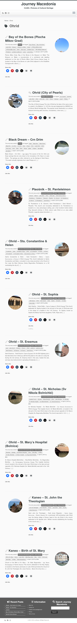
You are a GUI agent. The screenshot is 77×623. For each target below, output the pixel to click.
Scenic (19, 44)
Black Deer (35, 143)
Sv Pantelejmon (38, 200)
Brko (46, 52)
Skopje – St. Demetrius (11, 607)
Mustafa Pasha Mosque (11, 614)
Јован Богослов (33, 510)
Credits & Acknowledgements (35, 609)
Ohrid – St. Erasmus (23, 341)
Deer (24, 146)
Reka (17, 148)
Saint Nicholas (58, 399)
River (21, 148)
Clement (31, 195)
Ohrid (18, 49)
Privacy (30, 611)
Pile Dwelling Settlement (41, 49)
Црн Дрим (40, 148)
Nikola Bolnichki (46, 399)
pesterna (33, 348)
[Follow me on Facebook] (6, 13)
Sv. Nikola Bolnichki (44, 401)
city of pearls (63, 96)
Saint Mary (34, 452)
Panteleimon (32, 198)
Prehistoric (8, 52)
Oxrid (47, 99)
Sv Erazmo (23, 350)
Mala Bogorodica (29, 557)
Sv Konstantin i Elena (18, 253)
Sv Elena (46, 251)
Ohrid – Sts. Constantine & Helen (26, 243)
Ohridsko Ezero (30, 49)
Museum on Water (22, 47)
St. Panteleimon (64, 198)
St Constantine (33, 251)
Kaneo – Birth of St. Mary (27, 550)
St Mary (40, 452)
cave (7, 348)
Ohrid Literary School (60, 195)
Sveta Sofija (31, 303)
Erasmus (18, 348)
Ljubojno (8, 609)
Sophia (52, 300)
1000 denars (32, 300)
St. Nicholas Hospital (33, 401)
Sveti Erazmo (30, 350)
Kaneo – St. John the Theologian (45, 499)
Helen (14, 251)
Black (30, 143)
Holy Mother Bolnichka (22, 452)
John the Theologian (33, 507)
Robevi (51, 99)
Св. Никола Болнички (55, 401)
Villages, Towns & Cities (47, 96)
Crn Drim (14, 146)
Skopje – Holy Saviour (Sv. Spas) (13, 605)
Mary (35, 557)
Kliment (36, 195)
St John (64, 507)
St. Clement (56, 198)
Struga (25, 148)
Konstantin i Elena (21, 251)
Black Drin (8, 146)
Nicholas (40, 399)
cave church (12, 348)
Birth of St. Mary (9, 557)
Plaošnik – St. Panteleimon (51, 189)
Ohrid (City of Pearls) (47, 92)
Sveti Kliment (47, 200)
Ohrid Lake (23, 49)
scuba (24, 52)
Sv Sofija (64, 300)
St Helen (40, 251)
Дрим (29, 148)
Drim (32, 146)
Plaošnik (51, 198)
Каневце (56, 99)
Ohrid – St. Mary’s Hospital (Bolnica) (26, 444)
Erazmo (23, 348)
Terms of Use (32, 614)
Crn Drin (19, 146)
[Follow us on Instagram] (9, 13)
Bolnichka (8, 452)
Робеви (66, 99)
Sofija (48, 300)
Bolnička (13, 452)
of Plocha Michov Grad (37, 47)
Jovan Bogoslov (43, 507)
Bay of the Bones (40, 44)
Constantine (8, 251)
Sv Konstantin (9, 253)
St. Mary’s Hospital (20, 454)
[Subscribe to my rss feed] (3, 13)
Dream (28, 146)
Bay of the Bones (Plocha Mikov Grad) (25, 39)
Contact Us (31, 607)
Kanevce (69, 96)
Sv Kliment (31, 200)
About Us (31, 605)
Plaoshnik (45, 198)
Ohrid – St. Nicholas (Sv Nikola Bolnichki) (47, 391)
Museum (14, 47)
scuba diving (30, 52)
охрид (61, 99)
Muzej (28, 47)
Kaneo (49, 507)
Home (6, 20)
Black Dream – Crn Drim (26, 139)
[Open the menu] (73, 12)
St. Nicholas (65, 399)
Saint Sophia (43, 300)
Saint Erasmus (9, 350)
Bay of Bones (32, 44)
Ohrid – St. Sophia (45, 294)
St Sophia (58, 300)
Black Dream (42, 143)
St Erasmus (16, 350)
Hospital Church (32, 399)
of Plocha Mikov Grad (10, 49)
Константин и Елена (29, 253)
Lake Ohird (41, 195)
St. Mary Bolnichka (10, 454)
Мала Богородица (21, 559)
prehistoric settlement (17, 52)
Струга (34, 148)
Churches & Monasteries (47, 193)
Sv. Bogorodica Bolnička (30, 454)
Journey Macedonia (38, 4)
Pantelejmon (39, 198)
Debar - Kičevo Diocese (59, 193)
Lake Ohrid (8, 47)
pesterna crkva (39, 348)
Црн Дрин (8, 151)
